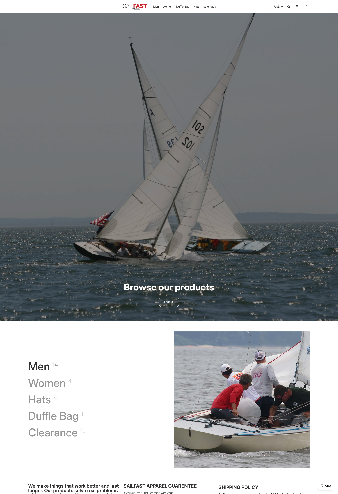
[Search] (288, 6)
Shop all (169, 301)
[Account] (297, 6)
